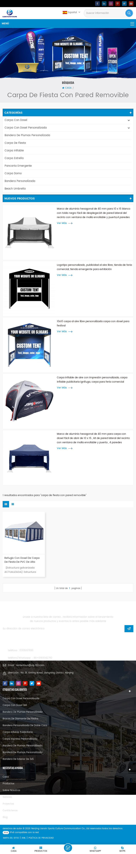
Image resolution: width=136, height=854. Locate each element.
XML (24, 838)
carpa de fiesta (15, 143)
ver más (62, 223)
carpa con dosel (16, 120)
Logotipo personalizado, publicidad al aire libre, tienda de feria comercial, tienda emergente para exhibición (94, 267)
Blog (5, 817)
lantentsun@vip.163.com (30, 665)
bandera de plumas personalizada (27, 135)
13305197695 (26, 650)
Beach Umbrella (15, 189)
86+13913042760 (43, 658)
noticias (7, 797)
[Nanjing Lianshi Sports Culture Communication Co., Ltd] (10, 13)
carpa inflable (14, 150)
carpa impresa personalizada (20, 739)
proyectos (8, 804)
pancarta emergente (18, 166)
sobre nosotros (11, 790)
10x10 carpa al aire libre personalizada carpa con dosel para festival (93, 323)
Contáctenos (10, 811)
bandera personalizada (20, 181)
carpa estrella (14, 158)
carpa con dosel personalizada (26, 128)
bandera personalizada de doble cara (25, 725)
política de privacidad (41, 838)
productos (8, 784)
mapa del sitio (11, 838)
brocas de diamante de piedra (20, 719)
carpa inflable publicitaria (18, 732)
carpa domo (13, 173)
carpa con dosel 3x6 (15, 705)
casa (68, 88)
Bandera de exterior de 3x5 (18, 759)
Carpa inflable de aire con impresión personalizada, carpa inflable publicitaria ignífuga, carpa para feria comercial (92, 379)
